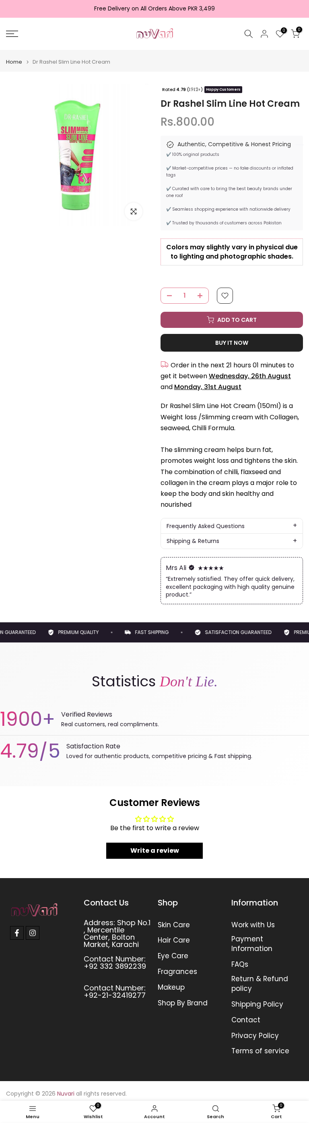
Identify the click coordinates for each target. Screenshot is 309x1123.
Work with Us (253, 925)
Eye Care (173, 956)
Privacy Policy (255, 1035)
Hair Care (174, 940)
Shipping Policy (257, 1004)
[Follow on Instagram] (32, 933)
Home (14, 61)
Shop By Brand (183, 1003)
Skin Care (174, 925)
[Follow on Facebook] (17, 933)
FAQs (239, 964)
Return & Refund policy (259, 983)
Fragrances (177, 971)
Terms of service (260, 1051)
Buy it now (231, 343)
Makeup (171, 987)
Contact (245, 1020)
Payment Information (251, 943)
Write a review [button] (154, 850)
